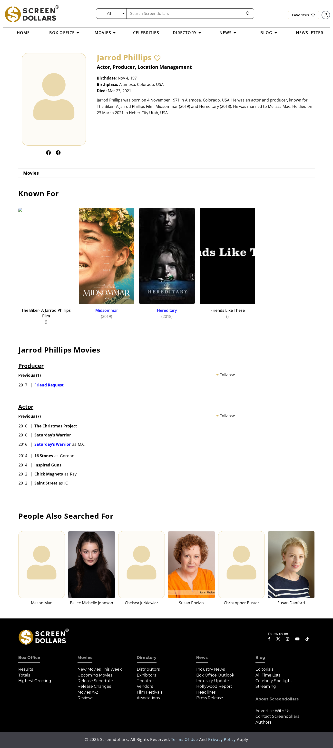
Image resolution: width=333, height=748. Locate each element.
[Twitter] (278, 638)
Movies (31, 173)
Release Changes (94, 686)
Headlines (205, 692)
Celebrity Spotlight (273, 680)
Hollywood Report (214, 686)
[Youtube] (297, 639)
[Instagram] (287, 639)
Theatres (145, 680)
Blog (260, 657)
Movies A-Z (88, 692)
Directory (147, 657)
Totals (24, 675)
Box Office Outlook (215, 675)
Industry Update (212, 680)
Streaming (265, 686)
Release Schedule (95, 680)
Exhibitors (146, 675)
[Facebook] (48, 152)
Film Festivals (149, 692)
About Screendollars (277, 699)
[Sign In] (326, 15)
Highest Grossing (34, 680)
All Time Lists (267, 675)
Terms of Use (184, 739)
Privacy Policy (222, 739)
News (202, 657)
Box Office (29, 657)
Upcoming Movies (95, 675)
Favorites (301, 15)
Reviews (85, 698)
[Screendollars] (31, 13)
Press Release (209, 698)
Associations (148, 698)
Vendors (145, 686)
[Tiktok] (307, 639)
